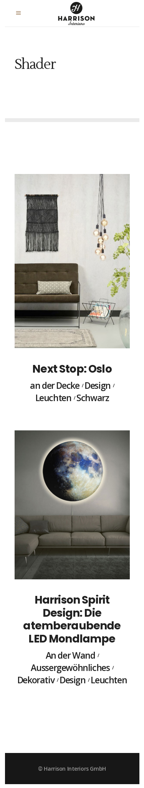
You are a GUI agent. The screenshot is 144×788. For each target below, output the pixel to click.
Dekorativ (36, 680)
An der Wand (70, 655)
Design (97, 385)
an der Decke (54, 385)
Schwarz (92, 398)
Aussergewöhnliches (70, 668)
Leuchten (53, 398)
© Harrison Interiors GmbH (72, 768)
